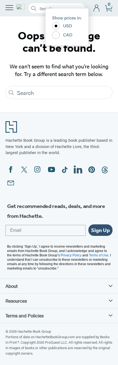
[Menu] (9, 7)
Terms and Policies (24, 315)
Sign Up (100, 230)
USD (67, 25)
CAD (67, 34)
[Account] (97, 8)
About (11, 286)
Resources (16, 300)
